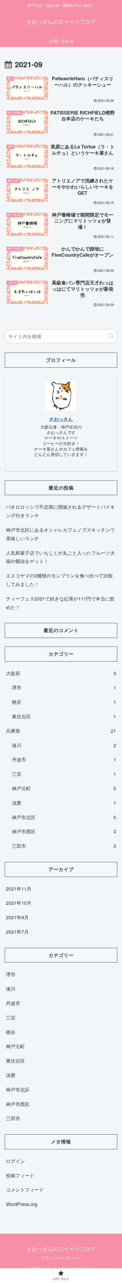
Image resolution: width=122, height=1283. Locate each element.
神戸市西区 (64, 831)
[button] (111, 336)
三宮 (64, 773)
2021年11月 (18, 888)
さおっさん (61, 418)
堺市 (64, 687)
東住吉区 (64, 716)
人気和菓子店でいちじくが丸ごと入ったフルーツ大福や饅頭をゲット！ (60, 557)
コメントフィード (25, 1189)
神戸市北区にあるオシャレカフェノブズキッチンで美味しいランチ (60, 534)
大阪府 (61, 673)
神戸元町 (64, 788)
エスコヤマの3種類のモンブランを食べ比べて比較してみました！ (59, 580)
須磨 (64, 802)
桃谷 (64, 701)
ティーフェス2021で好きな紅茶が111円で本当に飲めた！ (60, 603)
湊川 (64, 745)
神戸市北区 (64, 817)
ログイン (15, 1161)
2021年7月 (17, 931)
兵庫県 (61, 730)
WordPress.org (21, 1204)
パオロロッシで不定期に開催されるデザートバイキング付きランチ (60, 511)
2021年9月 (17, 917)
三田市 (64, 845)
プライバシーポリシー (61, 1258)
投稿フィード (20, 1175)
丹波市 (64, 759)
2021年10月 (18, 902)
